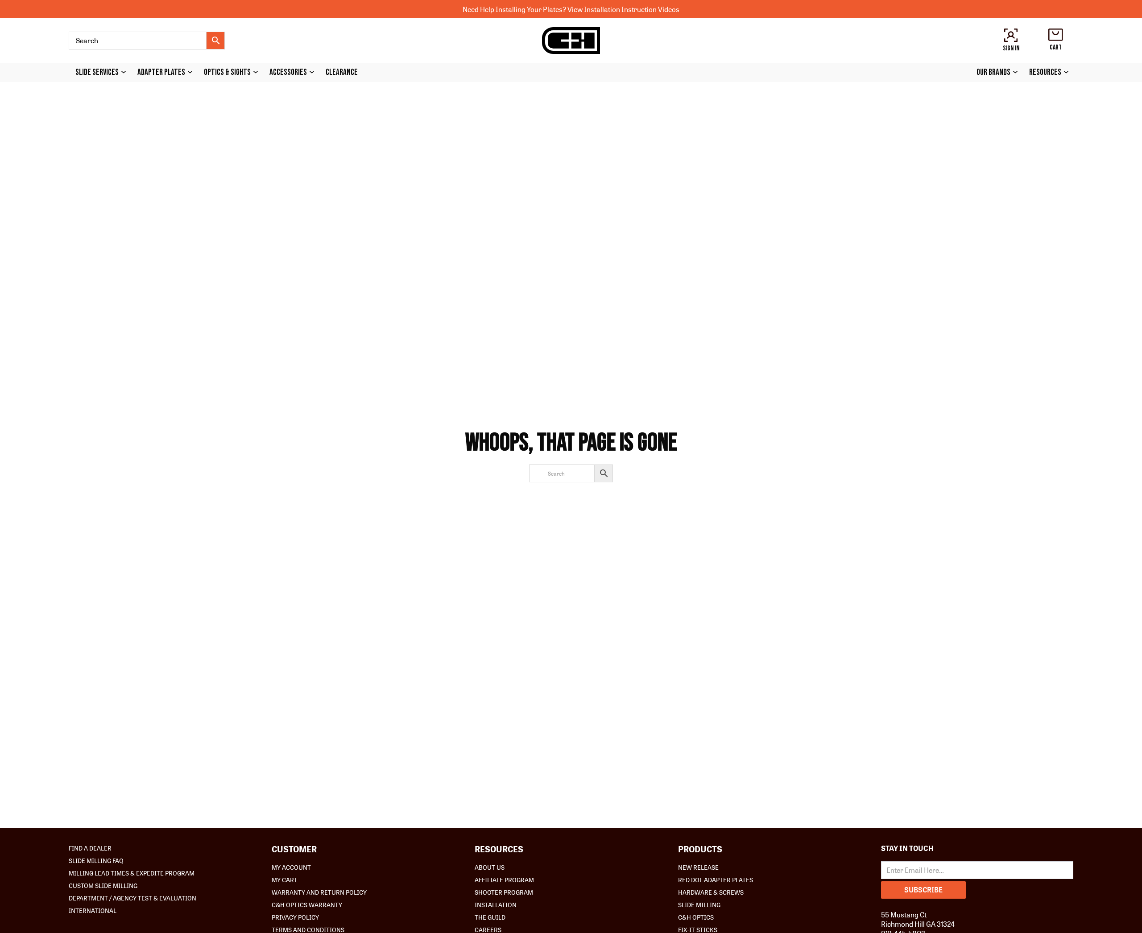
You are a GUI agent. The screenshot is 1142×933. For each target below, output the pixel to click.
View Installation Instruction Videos (623, 9)
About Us (490, 867)
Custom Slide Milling (103, 885)
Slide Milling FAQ (96, 860)
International (92, 910)
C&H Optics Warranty (307, 904)
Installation (496, 904)
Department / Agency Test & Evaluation (132, 898)
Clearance (342, 72)
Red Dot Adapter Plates (715, 879)
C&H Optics (696, 917)
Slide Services (97, 72)
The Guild (490, 917)
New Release (698, 867)
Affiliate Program (504, 879)
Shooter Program (504, 892)
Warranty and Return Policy (319, 892)
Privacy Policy (295, 917)
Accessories (288, 72)
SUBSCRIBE (923, 889)
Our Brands (993, 72)
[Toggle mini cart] (1055, 35)
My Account (291, 867)
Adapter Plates (161, 72)
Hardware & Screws (711, 892)
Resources (1045, 72)
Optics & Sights (227, 72)
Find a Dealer (90, 848)
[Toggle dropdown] (126, 72)
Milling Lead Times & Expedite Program (131, 873)
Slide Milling (699, 904)
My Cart (285, 879)
